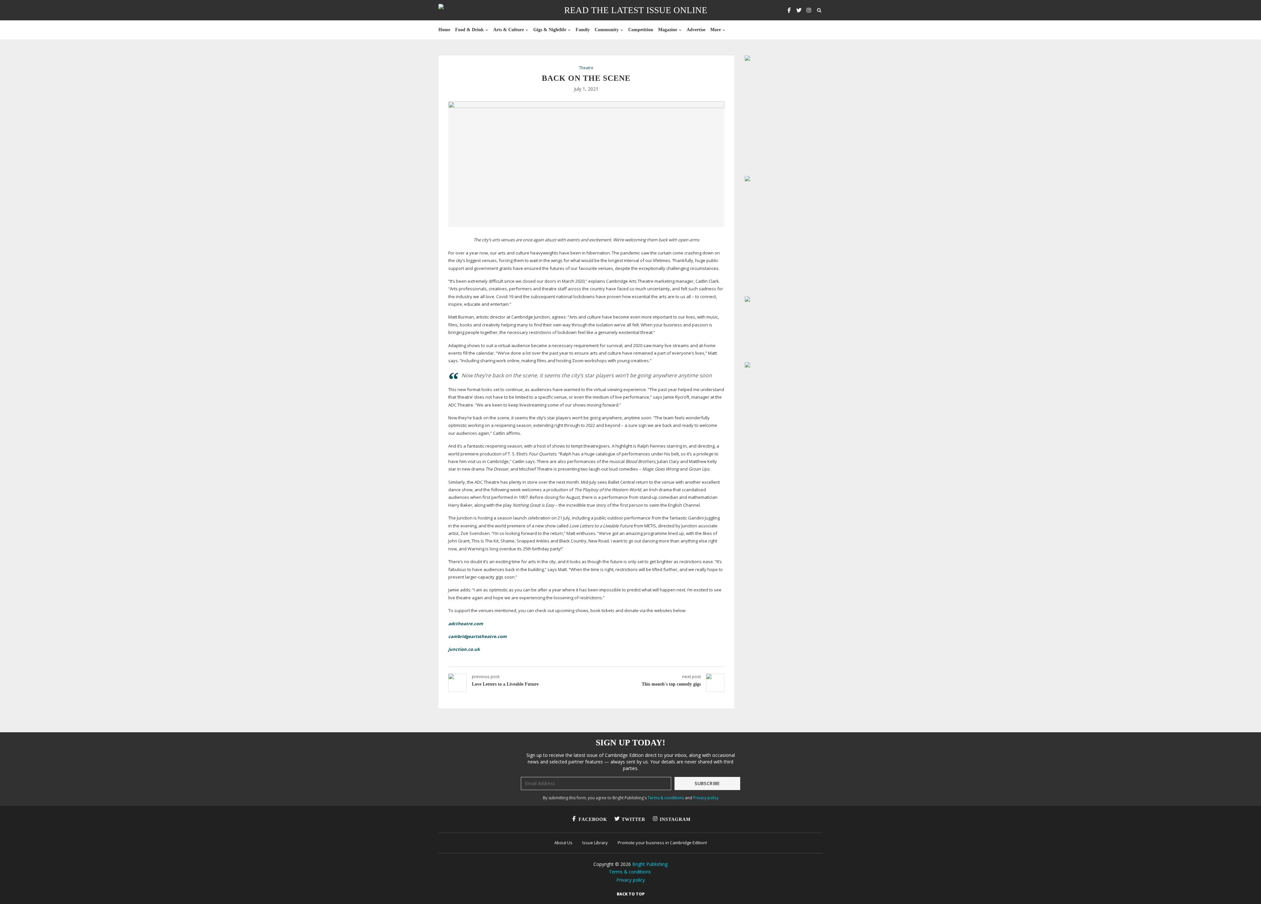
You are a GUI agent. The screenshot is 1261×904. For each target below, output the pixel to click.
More (715, 29)
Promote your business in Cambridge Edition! (662, 843)
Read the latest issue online (635, 10)
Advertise (696, 29)
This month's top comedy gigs (671, 684)
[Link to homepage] (461, 10)
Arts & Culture (508, 29)
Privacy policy (706, 798)
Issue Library (595, 843)
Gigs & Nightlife (549, 29)
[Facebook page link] (789, 10)
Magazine (667, 29)
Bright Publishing (650, 864)
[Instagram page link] (809, 10)
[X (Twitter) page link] (799, 10)
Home (444, 29)
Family (583, 29)
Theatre (586, 68)
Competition (640, 29)
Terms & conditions (666, 798)
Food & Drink (469, 29)
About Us (563, 843)
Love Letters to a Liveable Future (505, 684)
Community (607, 29)
